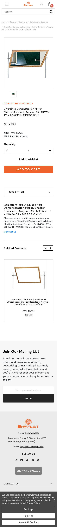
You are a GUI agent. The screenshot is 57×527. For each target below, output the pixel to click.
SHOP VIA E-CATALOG (28, 470)
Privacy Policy (32, 503)
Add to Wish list (28, 159)
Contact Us (10, 231)
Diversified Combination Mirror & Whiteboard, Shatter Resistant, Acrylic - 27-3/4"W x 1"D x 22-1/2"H (28, 302)
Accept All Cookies (29, 522)
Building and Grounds (39, 22)
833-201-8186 (32, 433)
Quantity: (10, 144)
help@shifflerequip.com (32, 446)
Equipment (23, 22)
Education (12, 22)
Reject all (28, 515)
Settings (28, 509)
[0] (49, 4)
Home (4, 22)
